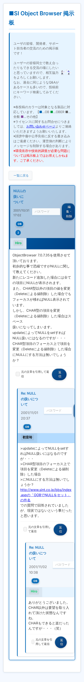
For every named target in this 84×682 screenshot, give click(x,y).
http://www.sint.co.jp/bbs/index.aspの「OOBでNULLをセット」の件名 (46, 495)
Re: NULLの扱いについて (29, 398)
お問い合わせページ (40, 126)
